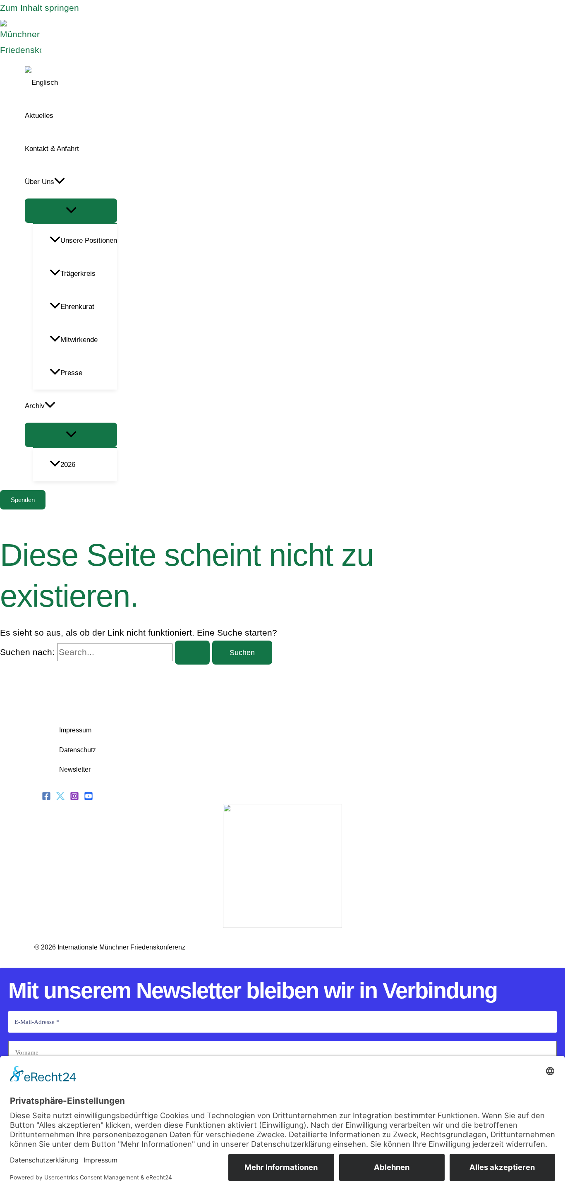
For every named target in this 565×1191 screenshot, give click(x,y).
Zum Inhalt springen (39, 7)
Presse (71, 373)
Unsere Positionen (88, 240)
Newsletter (75, 769)
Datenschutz (77, 749)
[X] (60, 797)
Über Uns (39, 182)
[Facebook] (46, 797)
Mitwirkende (79, 340)
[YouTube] (88, 797)
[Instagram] (74, 797)
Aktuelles (39, 116)
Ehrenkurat (77, 307)
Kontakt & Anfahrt (52, 149)
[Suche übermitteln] (192, 653)
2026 (67, 465)
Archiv (35, 406)
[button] (59, 181)
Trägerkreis (78, 273)
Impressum (75, 730)
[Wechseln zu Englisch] (71, 82)
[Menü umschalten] (71, 210)
